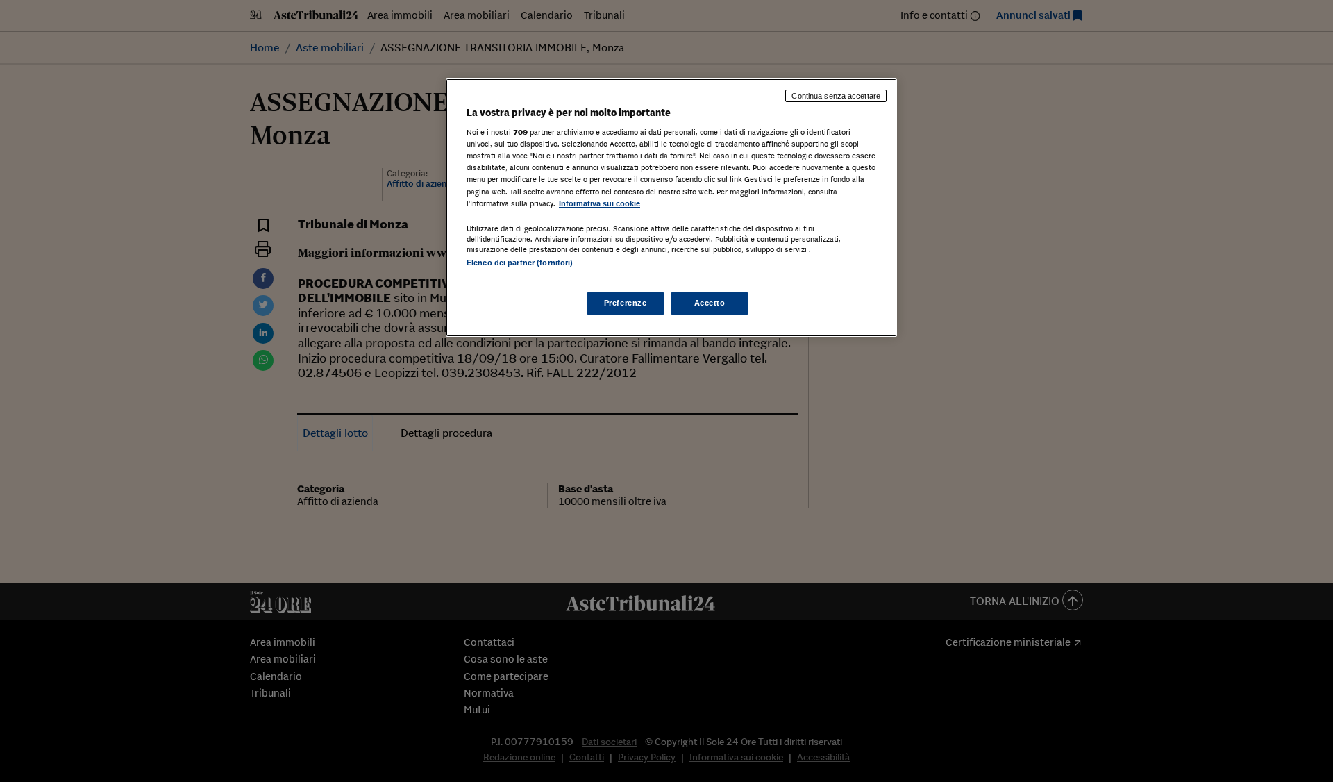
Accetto (710, 303)
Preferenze (625, 303)
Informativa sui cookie (599, 203)
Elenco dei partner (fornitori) (520, 262)
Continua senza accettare (835, 96)
